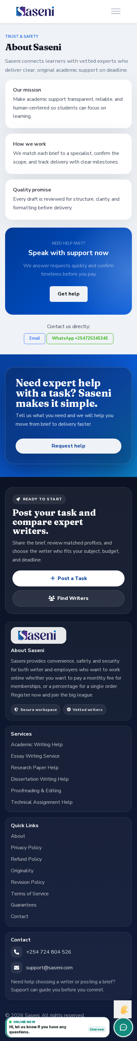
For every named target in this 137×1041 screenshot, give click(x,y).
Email (34, 338)
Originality (22, 870)
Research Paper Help (35, 767)
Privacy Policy (26, 847)
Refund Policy (26, 859)
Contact (19, 916)
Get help (69, 293)
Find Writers (73, 598)
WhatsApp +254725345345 (80, 338)
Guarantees (24, 904)
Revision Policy (28, 882)
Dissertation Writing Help (40, 779)
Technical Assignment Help (42, 802)
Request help (68, 445)
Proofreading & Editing (36, 790)
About (18, 836)
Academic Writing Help (37, 744)
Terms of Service (30, 893)
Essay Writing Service (35, 756)
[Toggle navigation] (115, 12)
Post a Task (72, 578)
